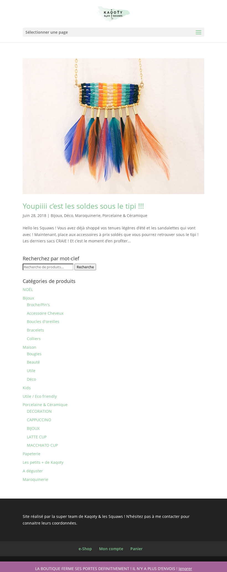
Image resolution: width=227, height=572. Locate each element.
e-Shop (85, 548)
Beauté (33, 362)
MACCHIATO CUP (42, 445)
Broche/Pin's (38, 304)
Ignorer (185, 568)
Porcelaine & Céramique (124, 215)
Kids (27, 387)
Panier (136, 548)
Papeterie (31, 453)
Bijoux (56, 215)
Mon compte (111, 548)
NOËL (28, 289)
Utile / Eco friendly (40, 396)
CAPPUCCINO (39, 419)
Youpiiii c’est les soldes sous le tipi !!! (83, 206)
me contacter (167, 516)
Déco (68, 215)
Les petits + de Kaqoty (43, 462)
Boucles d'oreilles (43, 321)
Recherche (85, 266)
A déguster (33, 470)
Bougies (34, 353)
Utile (31, 370)
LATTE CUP (37, 436)
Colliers (34, 338)
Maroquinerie (87, 215)
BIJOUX (33, 428)
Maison (29, 347)
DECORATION (39, 411)
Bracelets (35, 330)
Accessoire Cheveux (45, 313)
